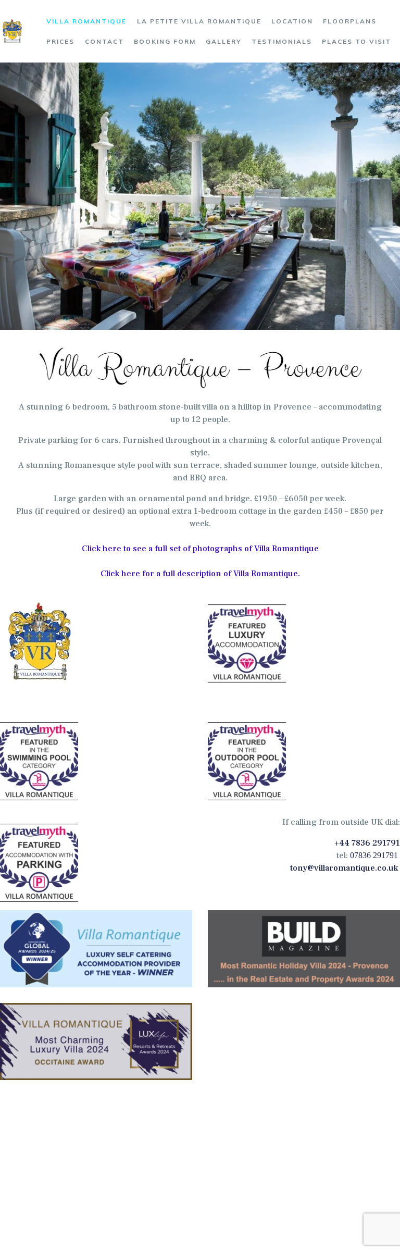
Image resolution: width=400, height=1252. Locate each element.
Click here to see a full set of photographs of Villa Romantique (200, 548)
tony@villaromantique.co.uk (344, 868)
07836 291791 (374, 855)
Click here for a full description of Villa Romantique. (200, 573)
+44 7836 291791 (367, 843)
